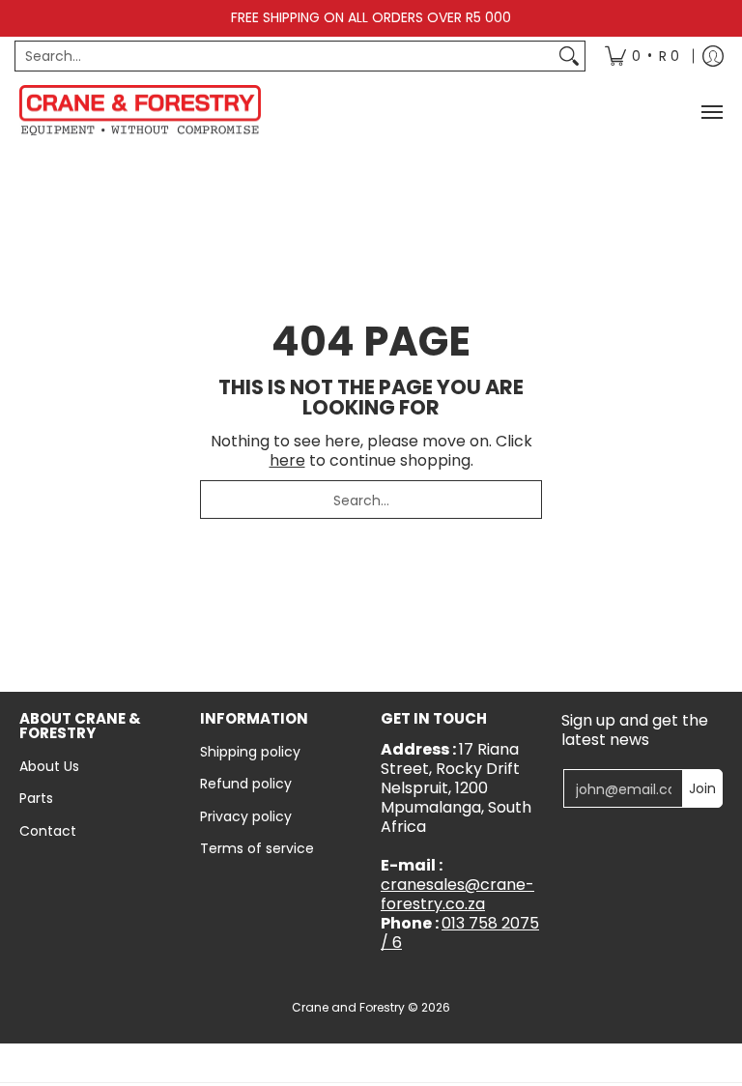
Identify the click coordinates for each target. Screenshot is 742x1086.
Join (702, 788)
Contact (47, 831)
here (287, 460)
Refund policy (246, 783)
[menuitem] (642, 56)
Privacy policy (246, 816)
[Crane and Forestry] (140, 112)
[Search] (569, 56)
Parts (36, 798)
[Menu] (711, 112)
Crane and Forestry (348, 1007)
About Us (49, 766)
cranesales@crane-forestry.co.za (457, 894)
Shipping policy (250, 751)
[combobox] (284, 56)
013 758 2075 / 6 (460, 933)
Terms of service (257, 848)
